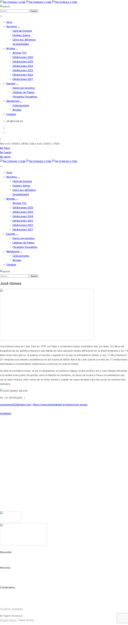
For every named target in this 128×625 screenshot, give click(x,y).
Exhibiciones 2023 (22, 70)
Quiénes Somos (21, 35)
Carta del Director (22, 30)
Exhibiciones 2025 (22, 61)
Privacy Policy (8, 620)
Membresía (13, 101)
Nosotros (11, 26)
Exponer (11, 83)
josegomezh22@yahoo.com (15, 404)
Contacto (11, 114)
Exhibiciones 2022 (22, 74)
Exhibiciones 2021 (22, 79)
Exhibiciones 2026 (22, 57)
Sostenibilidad (20, 44)
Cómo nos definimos (24, 39)
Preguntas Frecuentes (24, 96)
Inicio (9, 22)
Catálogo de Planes (23, 92)
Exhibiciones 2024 (22, 66)
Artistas (11, 48)
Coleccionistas (20, 105)
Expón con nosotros (23, 87)
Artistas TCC (19, 52)
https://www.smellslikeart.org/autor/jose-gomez (60, 404)
